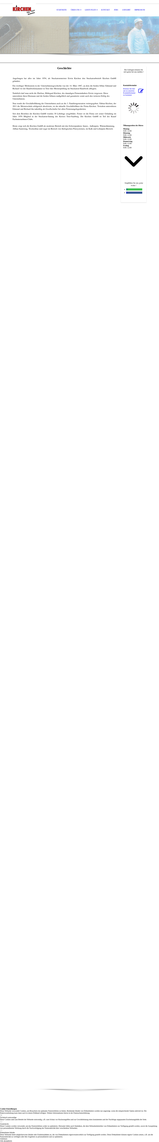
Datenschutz (86, 1100)
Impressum (140, 10)
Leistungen (90, 10)
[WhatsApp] (127, 189)
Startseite (61, 10)
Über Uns (75, 10)
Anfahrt (126, 10)
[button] (79, 1139)
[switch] (1, 1115)
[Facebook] (126, 193)
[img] (24, 10)
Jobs (116, 10)
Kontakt (105, 10)
